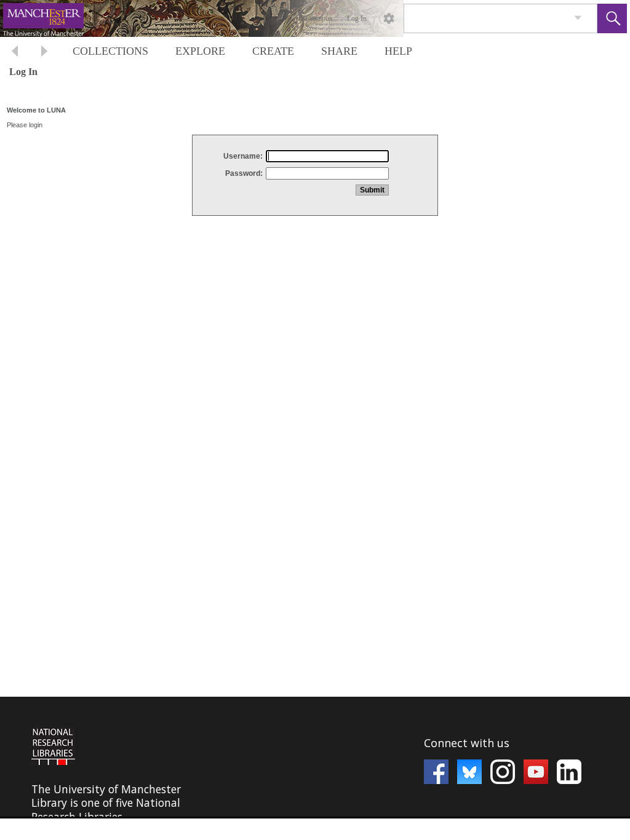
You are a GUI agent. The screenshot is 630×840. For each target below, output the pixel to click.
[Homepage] (232, 18)
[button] (612, 18)
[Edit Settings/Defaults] (389, 18)
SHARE (339, 51)
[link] (578, 18)
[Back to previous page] (15, 52)
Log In (357, 18)
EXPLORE (200, 51)
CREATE (273, 51)
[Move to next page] (44, 52)
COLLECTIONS (110, 51)
